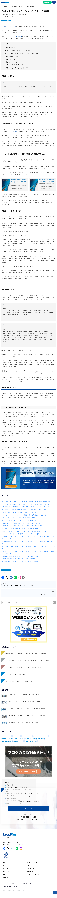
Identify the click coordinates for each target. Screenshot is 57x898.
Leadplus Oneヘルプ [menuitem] (33, 874)
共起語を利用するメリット (12, 62)
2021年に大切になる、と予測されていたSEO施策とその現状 (21, 534)
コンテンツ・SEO (6, 20)
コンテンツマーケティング (8, 26)
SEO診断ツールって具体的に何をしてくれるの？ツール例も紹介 (22, 523)
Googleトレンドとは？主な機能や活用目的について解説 (20, 512)
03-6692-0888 (29, 817)
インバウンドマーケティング (14, 36)
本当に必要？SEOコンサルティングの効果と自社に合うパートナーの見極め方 (26, 507)
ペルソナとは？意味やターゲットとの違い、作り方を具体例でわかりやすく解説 (26, 504)
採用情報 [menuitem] (29, 871)
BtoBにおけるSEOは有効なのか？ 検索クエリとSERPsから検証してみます (25, 531)
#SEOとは (3, 573)
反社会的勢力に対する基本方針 (27, 883)
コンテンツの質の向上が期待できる (18, 64)
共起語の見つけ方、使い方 (12, 56)
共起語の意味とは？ (10, 47)
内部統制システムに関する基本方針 (12, 887)
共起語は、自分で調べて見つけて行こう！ (16, 68)
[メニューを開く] (54, 2)
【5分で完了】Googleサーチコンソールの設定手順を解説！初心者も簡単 (25, 509)
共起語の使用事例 (10, 59)
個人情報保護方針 (13, 883)
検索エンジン (13, 131)
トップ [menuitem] (5, 862)
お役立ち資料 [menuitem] (6, 871)
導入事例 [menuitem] (5, 868)
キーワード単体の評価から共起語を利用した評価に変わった (21, 53)
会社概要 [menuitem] (5, 877)
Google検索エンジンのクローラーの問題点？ (17, 50)
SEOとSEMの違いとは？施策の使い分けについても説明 (19, 559)
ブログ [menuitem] (5, 874)
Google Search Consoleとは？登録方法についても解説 (20, 518)
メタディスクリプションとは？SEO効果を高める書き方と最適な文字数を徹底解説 (27, 501)
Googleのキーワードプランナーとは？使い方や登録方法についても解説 (24, 515)
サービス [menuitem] (5, 865)
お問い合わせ (47, 2)
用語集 (5, 883)
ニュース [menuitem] (29, 865)
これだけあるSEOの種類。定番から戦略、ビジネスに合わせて (21, 528)
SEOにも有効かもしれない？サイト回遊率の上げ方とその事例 (21, 556)
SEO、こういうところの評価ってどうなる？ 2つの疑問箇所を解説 (22, 526)
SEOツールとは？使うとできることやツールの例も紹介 (19, 520)
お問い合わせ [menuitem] (30, 868)
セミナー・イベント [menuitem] (32, 862)
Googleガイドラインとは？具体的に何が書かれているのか (20, 561)
